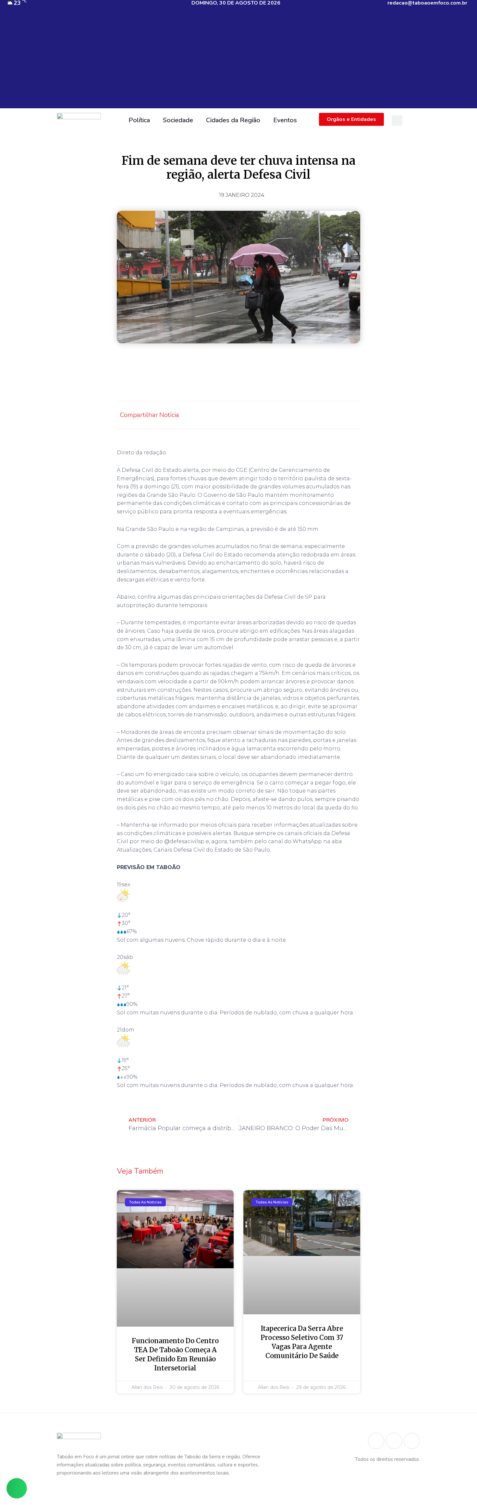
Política (139, 120)
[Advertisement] (238, 63)
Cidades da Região (233, 120)
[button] (397, 120)
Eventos (285, 120)
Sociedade (178, 120)
